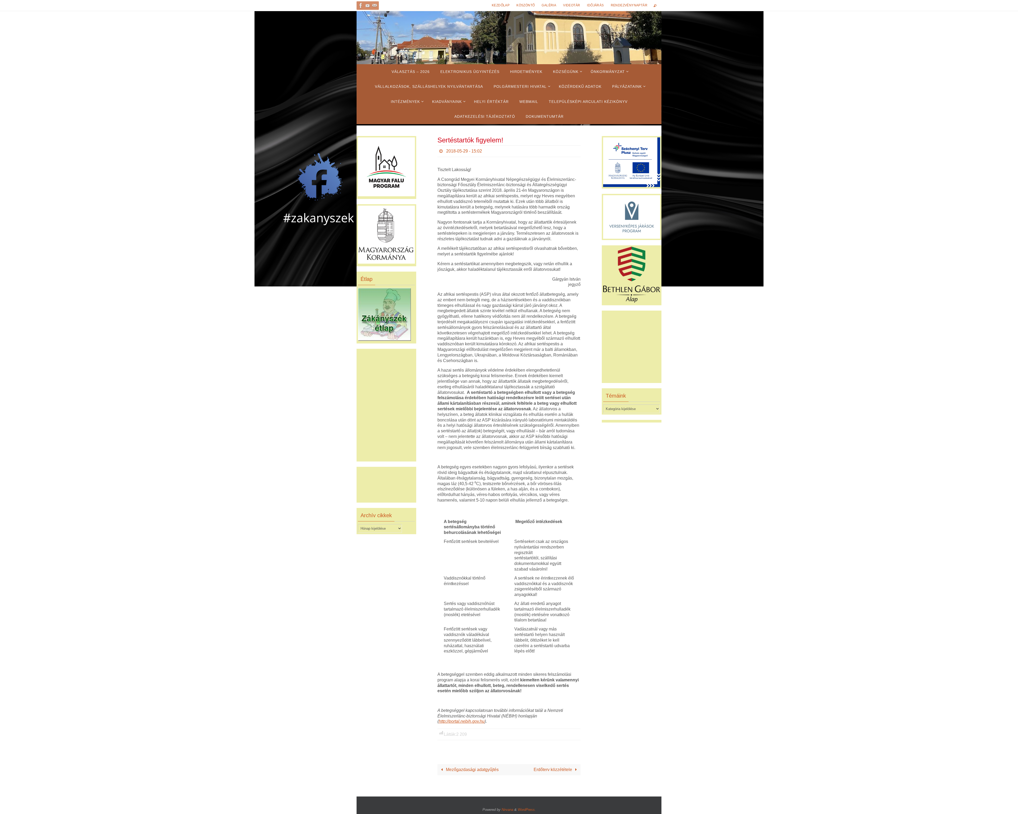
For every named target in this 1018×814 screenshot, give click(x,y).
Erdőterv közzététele (553, 769)
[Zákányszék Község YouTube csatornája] (367, 5)
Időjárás (595, 5)
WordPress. (527, 810)
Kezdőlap (501, 5)
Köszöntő (525, 5)
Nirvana (507, 810)
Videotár (571, 5)
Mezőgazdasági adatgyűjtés (472, 769)
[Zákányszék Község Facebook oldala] (361, 5)
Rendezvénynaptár (629, 5)
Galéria (549, 5)
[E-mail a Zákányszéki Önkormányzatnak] (374, 5)
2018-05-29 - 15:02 (464, 151)
